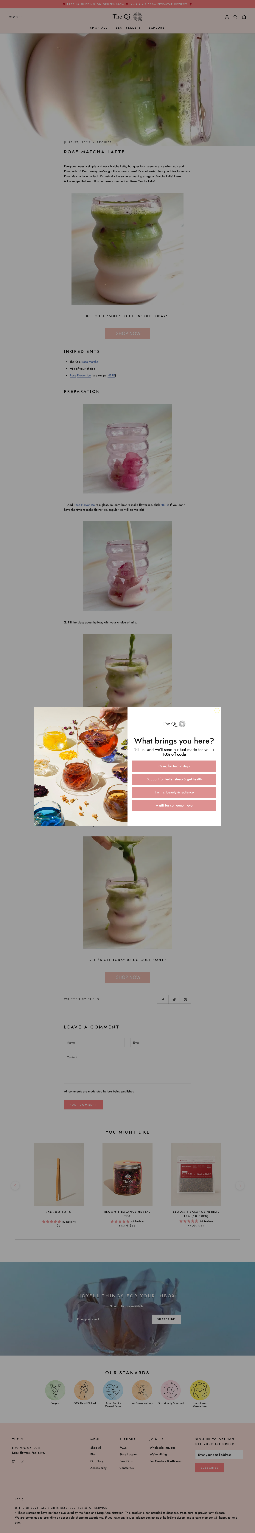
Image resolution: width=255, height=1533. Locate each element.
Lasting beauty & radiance (174, 792)
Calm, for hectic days (174, 766)
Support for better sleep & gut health (174, 779)
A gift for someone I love (174, 805)
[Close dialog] (217, 710)
